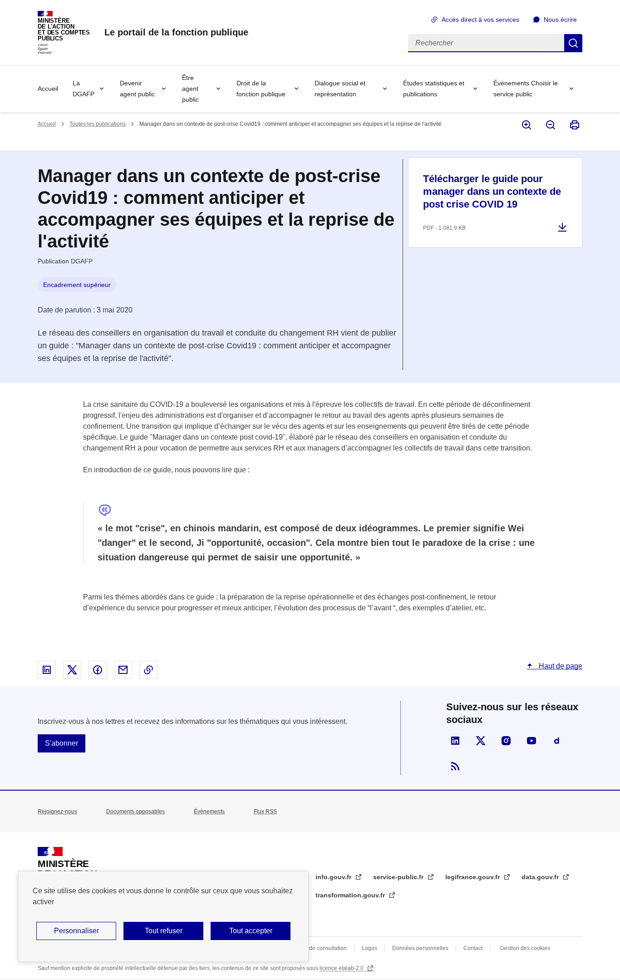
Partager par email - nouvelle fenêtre (123, 670)
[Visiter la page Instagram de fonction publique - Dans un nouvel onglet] (506, 741)
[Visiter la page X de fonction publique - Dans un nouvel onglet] (481, 741)
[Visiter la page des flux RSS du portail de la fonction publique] (455, 766)
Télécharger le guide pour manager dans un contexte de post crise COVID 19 (492, 191)
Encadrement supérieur (77, 284)
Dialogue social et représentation (340, 88)
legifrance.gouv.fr (473, 877)
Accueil (48, 88)
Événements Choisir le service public (525, 88)
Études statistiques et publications (433, 88)
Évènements (209, 811)
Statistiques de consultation (313, 948)
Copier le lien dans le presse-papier (148, 670)
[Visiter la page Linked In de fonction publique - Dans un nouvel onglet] (455, 741)
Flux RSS (265, 811)
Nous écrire (560, 19)
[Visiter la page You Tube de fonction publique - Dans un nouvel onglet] (531, 741)
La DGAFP (83, 88)
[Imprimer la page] (574, 125)
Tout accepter (250, 931)
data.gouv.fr (541, 877)
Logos (369, 948)
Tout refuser (163, 931)
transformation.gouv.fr (351, 895)
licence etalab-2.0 (342, 968)
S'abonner (61, 743)
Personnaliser (76, 931)
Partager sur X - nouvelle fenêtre (72, 670)
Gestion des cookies (525, 948)
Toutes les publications (97, 124)
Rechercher (573, 43)
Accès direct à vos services (480, 19)
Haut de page (559, 666)
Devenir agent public (137, 88)
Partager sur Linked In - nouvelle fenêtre (47, 670)
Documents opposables (135, 811)
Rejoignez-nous (57, 811)
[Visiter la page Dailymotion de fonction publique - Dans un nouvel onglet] (557, 741)
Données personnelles (420, 948)
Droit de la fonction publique (260, 88)
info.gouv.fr (334, 877)
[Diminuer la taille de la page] (549, 125)
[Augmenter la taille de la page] (525, 125)
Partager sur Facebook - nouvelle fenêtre (98, 670)
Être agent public (190, 88)
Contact (472, 948)
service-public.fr (399, 877)
